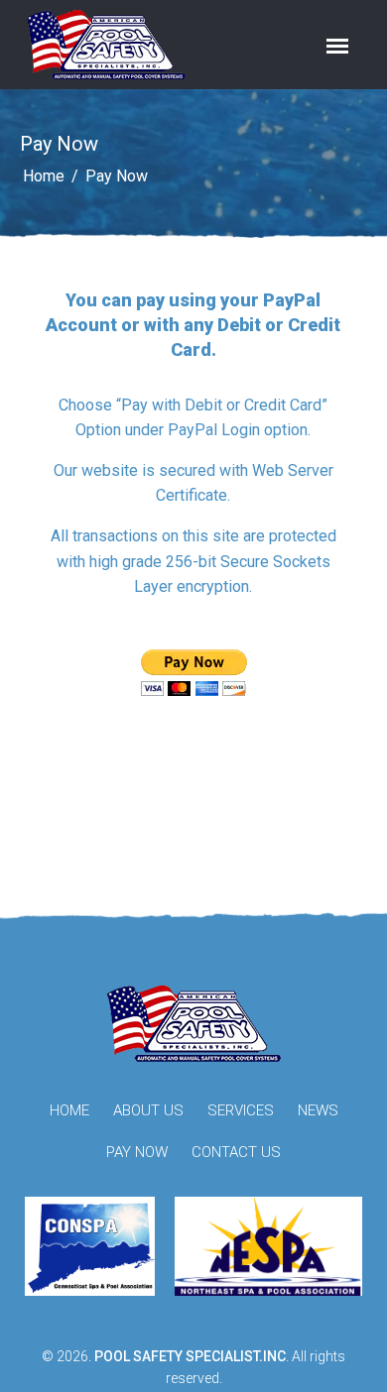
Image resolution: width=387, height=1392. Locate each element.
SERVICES (240, 1110)
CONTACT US (236, 1152)
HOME (69, 1110)
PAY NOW (137, 1152)
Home (43, 176)
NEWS (318, 1110)
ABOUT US (148, 1110)
